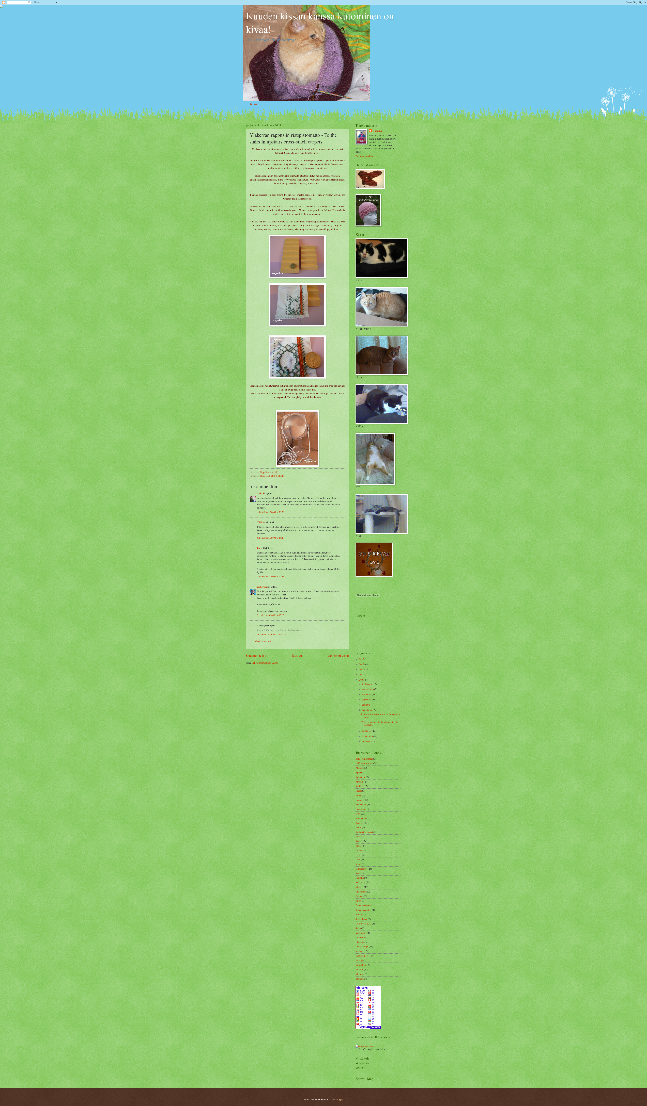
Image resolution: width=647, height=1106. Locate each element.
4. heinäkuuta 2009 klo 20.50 (270, 512)
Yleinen (359, 973)
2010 (361, 674)
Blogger (339, 1099)
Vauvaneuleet (362, 955)
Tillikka (261, 522)
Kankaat (359, 822)
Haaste (359, 790)
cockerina (262, 587)
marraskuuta (368, 689)
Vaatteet (359, 951)
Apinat (359, 772)
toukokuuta (367, 736)
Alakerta (360, 767)
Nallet (358, 873)
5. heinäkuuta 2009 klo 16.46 (270, 537)
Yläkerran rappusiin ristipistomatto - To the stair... (379, 723)
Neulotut (360, 877)
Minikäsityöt (361, 868)
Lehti (358, 854)
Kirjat (358, 836)
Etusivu (297, 655)
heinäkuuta (367, 709)
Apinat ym (360, 777)
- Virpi (260, 493)
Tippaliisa (377, 131)
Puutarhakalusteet (364, 905)
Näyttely (360, 887)
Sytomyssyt (361, 932)
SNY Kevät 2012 (364, 923)
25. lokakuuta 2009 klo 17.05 (270, 615)
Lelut (358, 859)
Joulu (358, 813)
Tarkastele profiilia (364, 156)
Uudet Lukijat (362, 946)
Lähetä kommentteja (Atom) (265, 662)
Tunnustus (360, 937)
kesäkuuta (367, 731)
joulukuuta (367, 684)
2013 (361, 659)
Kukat (358, 845)
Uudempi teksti (256, 655)
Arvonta (359, 781)
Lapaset (359, 850)
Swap (358, 928)
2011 (361, 669)
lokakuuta (367, 694)
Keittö (358, 827)
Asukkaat (360, 786)
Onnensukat (361, 891)
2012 (361, 664)
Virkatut (359, 969)
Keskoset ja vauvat (364, 832)
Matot (272, 475)
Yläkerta (280, 475)
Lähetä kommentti (262, 641)
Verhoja (359, 960)
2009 (361, 679)
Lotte (260, 548)
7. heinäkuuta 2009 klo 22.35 (270, 576)
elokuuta (366, 704)
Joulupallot (361, 818)
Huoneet (264, 475)
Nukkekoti (360, 882)
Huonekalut (361, 804)
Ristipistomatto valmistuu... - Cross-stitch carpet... (380, 716)
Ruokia (359, 914)
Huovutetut (361, 809)
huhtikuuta (367, 741)
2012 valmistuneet (364, 763)
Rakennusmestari (364, 910)
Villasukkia (361, 964)
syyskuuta (367, 699)
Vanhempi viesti (338, 655)
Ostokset (360, 896)
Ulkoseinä (360, 942)
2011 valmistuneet (364, 758)
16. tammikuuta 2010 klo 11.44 (271, 634)
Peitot (358, 900)
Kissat (254, 104)
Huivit (359, 795)
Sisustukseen (361, 919)
